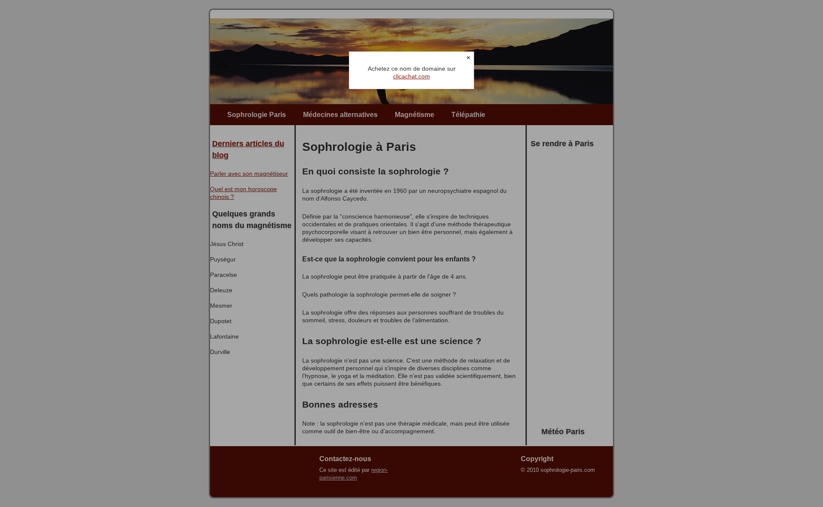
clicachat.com (411, 76)
